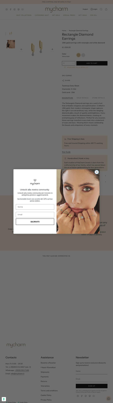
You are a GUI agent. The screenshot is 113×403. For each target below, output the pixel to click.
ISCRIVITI (35, 222)
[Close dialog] (97, 172)
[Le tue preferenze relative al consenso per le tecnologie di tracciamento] (4, 399)
